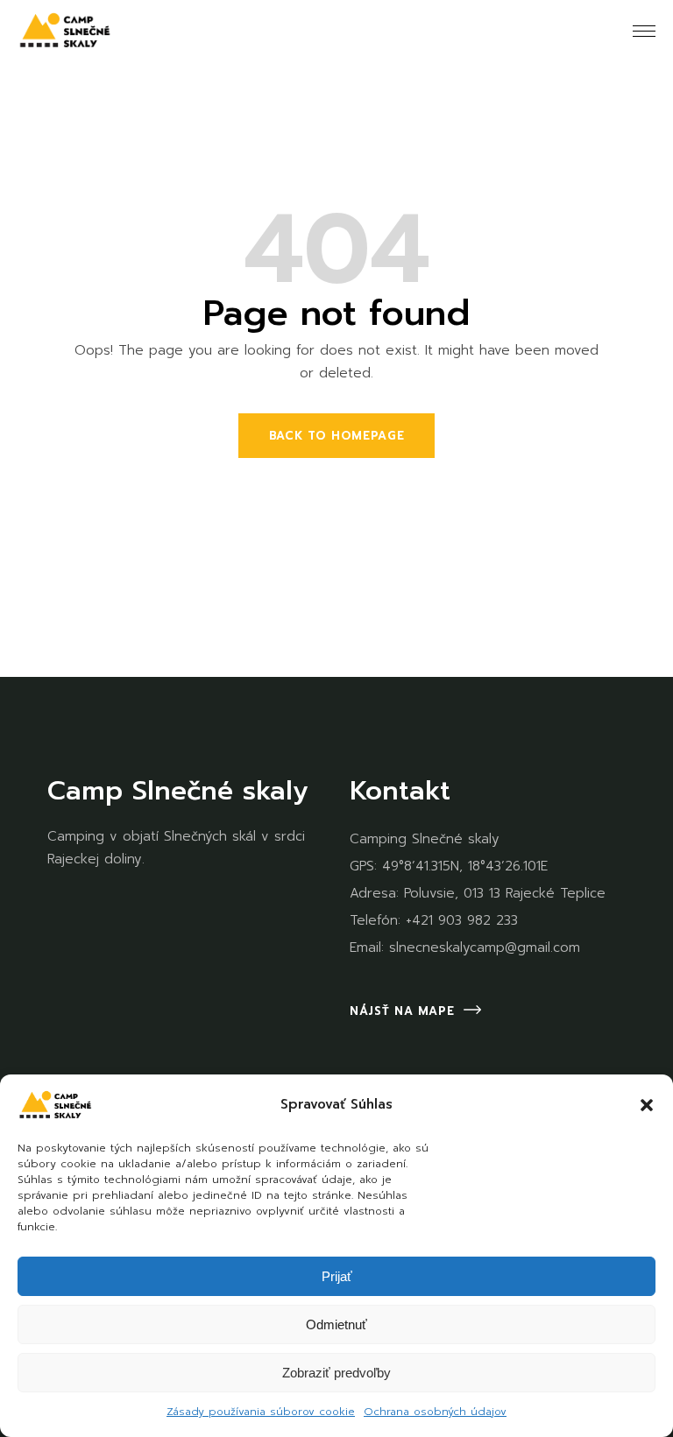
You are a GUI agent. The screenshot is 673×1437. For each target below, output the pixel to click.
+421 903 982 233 (462, 920)
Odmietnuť (336, 1324)
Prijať (337, 1276)
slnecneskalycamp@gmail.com (484, 947)
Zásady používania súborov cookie (260, 1411)
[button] (646, 1105)
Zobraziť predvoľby (336, 1372)
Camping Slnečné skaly (424, 839)
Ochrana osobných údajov (435, 1411)
